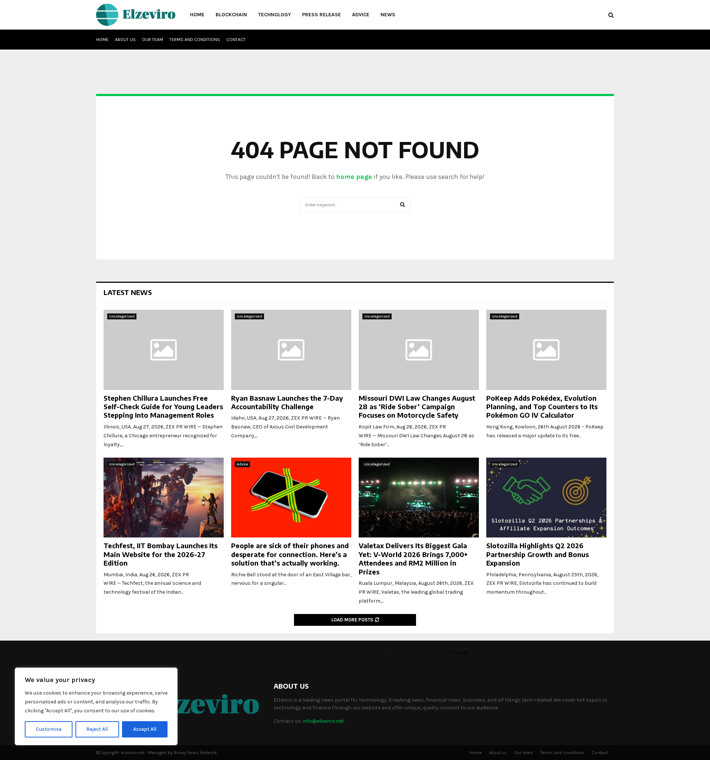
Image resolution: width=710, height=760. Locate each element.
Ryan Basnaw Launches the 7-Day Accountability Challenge (287, 402)
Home (197, 14)
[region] (96, 706)
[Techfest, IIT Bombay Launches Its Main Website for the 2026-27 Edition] (164, 498)
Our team (152, 39)
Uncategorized (122, 316)
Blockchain (231, 14)
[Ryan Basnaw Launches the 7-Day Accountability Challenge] (291, 350)
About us (125, 39)
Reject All (97, 729)
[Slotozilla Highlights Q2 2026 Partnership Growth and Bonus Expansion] (546, 498)
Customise (48, 729)
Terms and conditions (194, 39)
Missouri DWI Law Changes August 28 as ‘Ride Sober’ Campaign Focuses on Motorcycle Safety (417, 407)
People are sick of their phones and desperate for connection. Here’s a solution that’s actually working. (290, 554)
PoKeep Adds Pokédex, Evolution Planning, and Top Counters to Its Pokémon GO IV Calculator (542, 407)
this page (457, 652)
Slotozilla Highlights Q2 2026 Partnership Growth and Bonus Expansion (537, 554)
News (388, 14)
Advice (360, 14)
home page (354, 177)
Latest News (128, 292)
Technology (274, 14)
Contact (236, 39)
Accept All (144, 729)
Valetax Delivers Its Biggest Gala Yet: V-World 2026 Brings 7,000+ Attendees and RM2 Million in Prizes (413, 558)
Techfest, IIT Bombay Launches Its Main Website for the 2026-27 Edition (160, 554)
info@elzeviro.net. (324, 721)
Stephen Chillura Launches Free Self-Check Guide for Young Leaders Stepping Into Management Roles (163, 407)
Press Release (321, 14)
